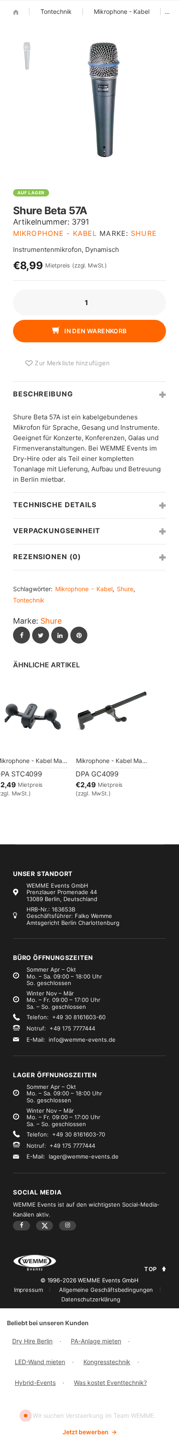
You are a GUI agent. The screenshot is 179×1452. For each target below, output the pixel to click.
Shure (144, 233)
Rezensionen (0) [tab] (47, 556)
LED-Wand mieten (40, 1361)
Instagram (67, 1225)
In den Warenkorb (95, 331)
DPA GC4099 (97, 773)
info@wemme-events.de (82, 1039)
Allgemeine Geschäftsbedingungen (106, 1289)
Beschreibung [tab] (43, 394)
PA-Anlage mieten (96, 1341)
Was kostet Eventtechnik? (110, 1382)
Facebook (21, 1225)
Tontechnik (56, 11)
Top (150, 1268)
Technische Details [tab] (54, 504)
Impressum (28, 1289)
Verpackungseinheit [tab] (56, 530)
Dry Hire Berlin (32, 1341)
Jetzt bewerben (90, 1432)
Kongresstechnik (106, 1361)
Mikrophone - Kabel (121, 11)
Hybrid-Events (35, 1382)
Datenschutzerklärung (90, 1299)
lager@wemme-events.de (84, 1156)
